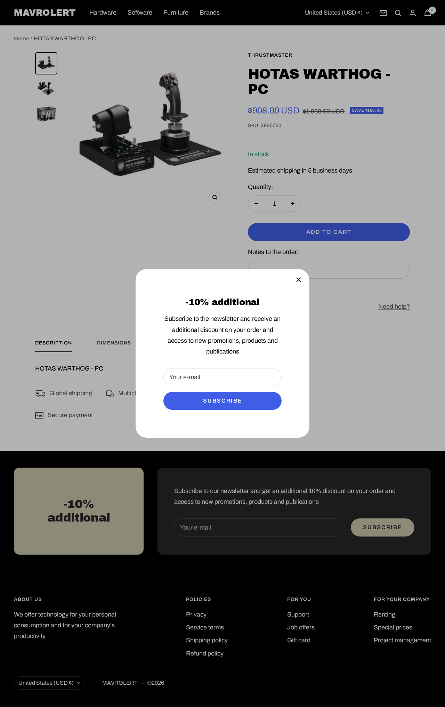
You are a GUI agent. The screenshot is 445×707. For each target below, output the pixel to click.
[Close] (298, 279)
